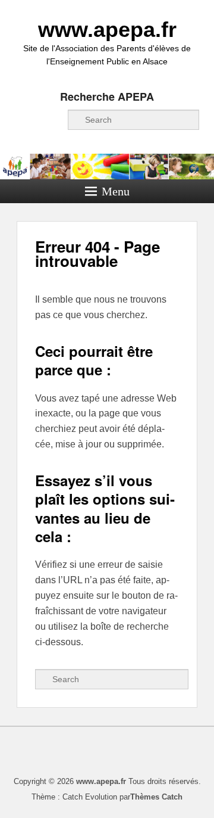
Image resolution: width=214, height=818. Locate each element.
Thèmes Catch (156, 796)
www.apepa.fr (107, 29)
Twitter (52, 120)
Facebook (25, 120)
